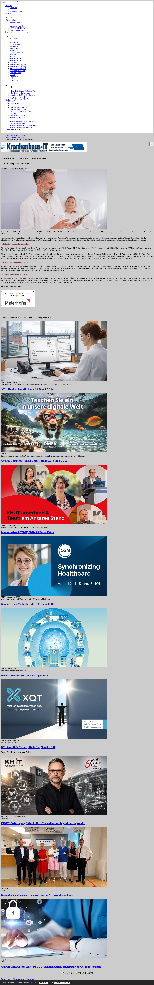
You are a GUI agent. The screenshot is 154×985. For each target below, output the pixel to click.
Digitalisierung (15, 77)
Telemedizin (14, 42)
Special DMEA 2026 (17, 58)
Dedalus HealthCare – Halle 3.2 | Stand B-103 (27, 675)
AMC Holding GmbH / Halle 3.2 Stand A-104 (27, 389)
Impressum (6, 979)
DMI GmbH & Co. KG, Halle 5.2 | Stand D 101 (28, 747)
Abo (7, 16)
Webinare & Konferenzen (19, 81)
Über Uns (8, 6)
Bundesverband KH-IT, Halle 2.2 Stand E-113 (27, 532)
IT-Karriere (14, 63)
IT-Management (15, 44)
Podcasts (13, 79)
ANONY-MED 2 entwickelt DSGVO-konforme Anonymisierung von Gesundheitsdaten (51, 966)
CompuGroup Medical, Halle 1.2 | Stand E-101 (28, 603)
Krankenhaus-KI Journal (19, 109)
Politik (12, 50)
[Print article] (152, 312)
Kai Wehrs (24, 168)
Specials (13, 113)
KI (6, 85)
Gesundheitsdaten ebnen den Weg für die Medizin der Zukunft (37, 895)
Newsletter (9, 18)
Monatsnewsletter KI (17, 97)
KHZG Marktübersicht (18, 69)
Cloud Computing (16, 52)
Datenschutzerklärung (23, 979)
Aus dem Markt (15, 73)
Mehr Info (33, 983)
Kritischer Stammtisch (18, 30)
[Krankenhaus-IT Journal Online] (15, 2)
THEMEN (9, 36)
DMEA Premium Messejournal (21, 111)
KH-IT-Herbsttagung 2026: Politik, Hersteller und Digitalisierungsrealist (43, 823)
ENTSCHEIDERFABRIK (19, 28)
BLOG (7, 131)
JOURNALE (10, 101)
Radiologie (14, 46)
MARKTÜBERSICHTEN (15, 115)
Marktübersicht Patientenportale (21, 127)
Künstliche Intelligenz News (20, 93)
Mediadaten (9, 14)
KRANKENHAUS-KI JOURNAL (23, 91)
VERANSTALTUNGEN (14, 129)
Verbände (13, 83)
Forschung (13, 54)
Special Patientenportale (18, 65)
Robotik (13, 56)
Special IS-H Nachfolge (18, 67)
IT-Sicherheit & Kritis (17, 71)
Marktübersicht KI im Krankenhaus (22, 95)
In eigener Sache (16, 12)
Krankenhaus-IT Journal (18, 107)
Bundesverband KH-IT (18, 26)
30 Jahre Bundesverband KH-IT (16, 99)
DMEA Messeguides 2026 (19, 123)
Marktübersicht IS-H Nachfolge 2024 (23, 125)
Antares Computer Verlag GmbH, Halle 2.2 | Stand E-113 (34, 460)
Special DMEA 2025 (17, 61)
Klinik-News (14, 48)
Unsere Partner (10, 20)
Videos (12, 75)
